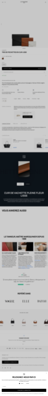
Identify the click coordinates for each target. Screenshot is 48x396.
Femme (22, 383)
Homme (27, 383)
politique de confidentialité (39, 393)
